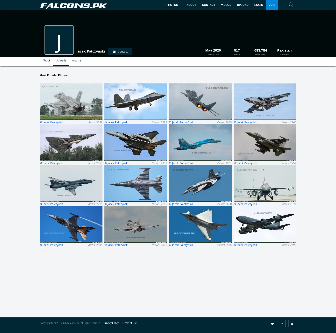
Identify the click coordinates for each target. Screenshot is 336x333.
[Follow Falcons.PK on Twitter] (272, 323)
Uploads (61, 60)
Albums (76, 60)
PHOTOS (172, 4)
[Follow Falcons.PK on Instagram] (291, 323)
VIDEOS (226, 4)
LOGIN (258, 4)
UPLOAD (242, 4)
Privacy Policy (111, 323)
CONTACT (208, 4)
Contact (122, 51)
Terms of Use (129, 323)
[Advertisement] (168, 284)
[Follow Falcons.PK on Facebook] (282, 323)
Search (285, 17)
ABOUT (191, 4)
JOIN (272, 4)
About (46, 60)
